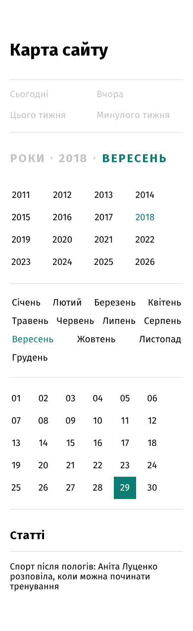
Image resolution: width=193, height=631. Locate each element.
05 (125, 398)
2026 (145, 262)
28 (98, 488)
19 (15, 465)
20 (43, 465)
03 (70, 398)
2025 (103, 262)
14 (43, 443)
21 (70, 465)
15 (70, 443)
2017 (104, 217)
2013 (104, 195)
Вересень (134, 158)
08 (43, 421)
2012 (62, 195)
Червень (75, 321)
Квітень (164, 303)
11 (125, 421)
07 (16, 421)
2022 (145, 240)
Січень (26, 303)
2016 (62, 217)
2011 (21, 195)
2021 (104, 240)
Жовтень (96, 339)
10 (97, 421)
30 (152, 488)
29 (125, 488)
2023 (21, 262)
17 (125, 443)
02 (43, 398)
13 (16, 443)
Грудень (30, 358)
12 (152, 421)
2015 (21, 217)
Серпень (162, 321)
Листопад (160, 339)
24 (152, 465)
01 (16, 398)
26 (43, 488)
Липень (119, 321)
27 (70, 488)
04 (98, 398)
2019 (20, 240)
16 (97, 443)
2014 (145, 195)
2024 (62, 262)
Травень (30, 321)
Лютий (67, 303)
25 (16, 488)
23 (125, 465)
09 (70, 421)
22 (97, 465)
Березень (115, 303)
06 (152, 398)
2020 (62, 240)
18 (152, 443)
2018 (74, 158)
